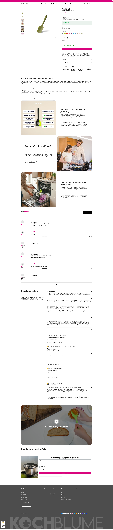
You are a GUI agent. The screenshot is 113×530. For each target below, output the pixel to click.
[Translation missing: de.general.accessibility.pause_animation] (112, 1)
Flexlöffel (28, 6)
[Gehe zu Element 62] (22, 20)
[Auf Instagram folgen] (24, 510)
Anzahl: (63, 40)
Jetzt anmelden (65, 473)
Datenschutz (23, 494)
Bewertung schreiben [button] (88, 213)
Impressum (23, 492)
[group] (25, 211)
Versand (68, 28)
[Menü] (4, 521)
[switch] (3, 526)
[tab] (88, 217)
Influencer (63, 497)
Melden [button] (44, 225)
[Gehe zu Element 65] (22, 27)
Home (22, 6)
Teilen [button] (46, 225)
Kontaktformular (64, 494)
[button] (77, 12)
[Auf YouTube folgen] (28, 510)
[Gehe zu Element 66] (22, 30)
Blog (71, 3)
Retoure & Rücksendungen (66, 499)
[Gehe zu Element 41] (22, 13)
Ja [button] (42, 225)
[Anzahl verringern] (63, 43)
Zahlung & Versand (24, 497)
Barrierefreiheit (24, 499)
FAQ (62, 492)
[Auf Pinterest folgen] (26, 510)
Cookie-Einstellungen (25, 502)
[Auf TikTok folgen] (30, 510)
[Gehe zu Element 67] (22, 34)
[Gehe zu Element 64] (22, 23)
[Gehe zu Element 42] (22, 16)
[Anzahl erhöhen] (67, 43)
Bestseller (25, 6)
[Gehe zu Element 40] (22, 9)
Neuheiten (58, 3)
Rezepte (67, 3)
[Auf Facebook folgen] (21, 510)
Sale (63, 3)
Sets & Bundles (52, 3)
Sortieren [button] (23, 217)
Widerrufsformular (26, 505)
